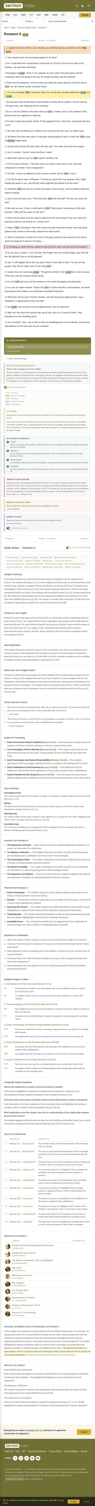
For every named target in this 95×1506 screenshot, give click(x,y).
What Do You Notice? (72, 567)
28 (6, 281)
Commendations (71, 1451)
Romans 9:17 (15, 1188)
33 (6, 322)
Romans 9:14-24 (64, 593)
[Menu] (89, 6)
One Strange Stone (20, 1290)
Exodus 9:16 (28, 1188)
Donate (85, 15)
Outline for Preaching (32, 561)
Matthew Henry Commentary (53, 567)
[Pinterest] (32, 1458)
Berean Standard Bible (27, 28)
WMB (54, 15)
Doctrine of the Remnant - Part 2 (26, 1305)
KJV (15, 15)
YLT (31, 15)
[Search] (77, 6)
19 (6, 198)
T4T (63, 15)
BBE (47, 15)
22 (6, 227)
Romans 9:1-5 (31, 582)
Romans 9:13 (15, 1170)
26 (6, 262)
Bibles (13, 28)
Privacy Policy (55, 1451)
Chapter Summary (12, 557)
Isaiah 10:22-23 (29, 1214)
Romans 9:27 (15, 1214)
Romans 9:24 (41, 830)
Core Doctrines (47, 561)
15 (6, 164)
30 (6, 297)
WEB (23, 15)
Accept (74, 1502)
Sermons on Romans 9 (32, 567)
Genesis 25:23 (28, 1151)
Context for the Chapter (29, 557)
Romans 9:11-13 (30, 809)
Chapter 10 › (85, 40)
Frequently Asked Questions (75, 564)
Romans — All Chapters (47, 41)
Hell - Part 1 (17, 1268)
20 (6, 208)
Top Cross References (14, 567)
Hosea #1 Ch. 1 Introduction (24, 1313)
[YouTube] (38, 1458)
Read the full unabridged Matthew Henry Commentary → (52, 1355)
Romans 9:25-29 (30, 599)
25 (6, 253)
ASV (39, 15)
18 (6, 189)
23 (6, 237)
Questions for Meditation (34, 564)
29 (6, 287)
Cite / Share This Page (18, 359)
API (23, 1451)
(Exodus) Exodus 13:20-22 (23, 1298)
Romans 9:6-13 (31, 589)
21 (6, 218)
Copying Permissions (37, 1451)
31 (6, 307)
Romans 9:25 (15, 1198)
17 (6, 179)
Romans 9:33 (15, 1222)
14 (6, 158)
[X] (21, 1458)
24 (7, 247)
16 (6, 173)
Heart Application (46, 557)
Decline (87, 1502)
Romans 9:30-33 (58, 603)
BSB (8, 15)
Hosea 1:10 (28, 1198)
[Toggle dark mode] (83, 6)
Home (6, 28)
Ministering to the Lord (22, 1275)
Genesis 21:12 (28, 1144)
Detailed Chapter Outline (54, 564)
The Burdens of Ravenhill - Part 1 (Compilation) (32, 1260)
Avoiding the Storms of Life (24, 1253)
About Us (9, 1451)
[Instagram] (26, 1458)
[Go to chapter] (92, 21)
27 (6, 272)
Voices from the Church (14, 561)
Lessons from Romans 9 (63, 561)
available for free (35, 1430)
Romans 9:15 (15, 1180)
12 (6, 146)
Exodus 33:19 (29, 1180)
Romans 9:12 (15, 1162)
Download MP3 (14, 351)
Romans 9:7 (15, 1151)
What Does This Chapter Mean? (65, 557)
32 (6, 312)
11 (6, 137)
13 (6, 152)
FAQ (18, 1451)
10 (6, 131)
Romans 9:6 (9, 692)
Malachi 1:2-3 (28, 1170)
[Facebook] (15, 1458)
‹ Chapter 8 (9, 40)
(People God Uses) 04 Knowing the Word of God (33, 1245)
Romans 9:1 (83, 688)
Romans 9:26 (15, 1206)
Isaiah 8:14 (27, 1222)
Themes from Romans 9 (15, 564)
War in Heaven (18, 1283)
